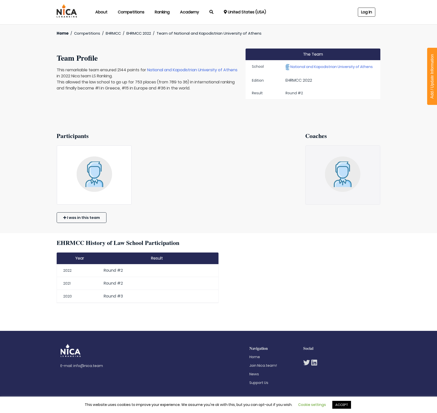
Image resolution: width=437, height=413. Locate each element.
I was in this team (83, 217)
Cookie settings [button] (312, 404)
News (254, 374)
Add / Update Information (432, 76)
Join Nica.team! (263, 365)
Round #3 (113, 296)
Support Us (258, 382)
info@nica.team (88, 365)
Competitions (131, 12)
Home (63, 33)
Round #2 (113, 270)
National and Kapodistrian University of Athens (192, 70)
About (101, 12)
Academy (189, 12)
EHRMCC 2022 (138, 33)
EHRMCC (113, 33)
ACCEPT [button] (341, 404)
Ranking (162, 12)
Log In (366, 12)
